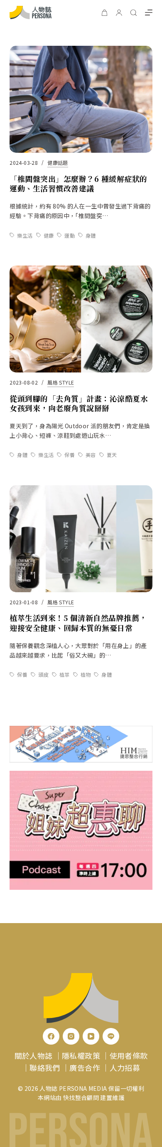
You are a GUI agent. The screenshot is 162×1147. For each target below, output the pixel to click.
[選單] (148, 12)
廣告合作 (84, 1067)
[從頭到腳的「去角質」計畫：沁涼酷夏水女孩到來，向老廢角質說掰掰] (81, 319)
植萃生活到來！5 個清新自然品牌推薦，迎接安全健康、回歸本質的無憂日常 (78, 622)
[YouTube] (91, 1036)
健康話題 (57, 162)
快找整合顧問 (81, 1097)
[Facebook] (51, 1036)
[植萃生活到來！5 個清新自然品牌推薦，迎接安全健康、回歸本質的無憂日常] (81, 538)
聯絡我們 (44, 1067)
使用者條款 (129, 1055)
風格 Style (60, 382)
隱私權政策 (81, 1055)
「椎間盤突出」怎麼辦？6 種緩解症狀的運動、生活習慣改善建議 (78, 183)
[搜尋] (133, 13)
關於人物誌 (34, 1055)
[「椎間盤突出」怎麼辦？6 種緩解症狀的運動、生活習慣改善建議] (81, 99)
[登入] (119, 13)
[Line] (111, 1036)
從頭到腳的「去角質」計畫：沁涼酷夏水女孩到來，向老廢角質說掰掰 (79, 403)
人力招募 (125, 1067)
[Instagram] (71, 1036)
